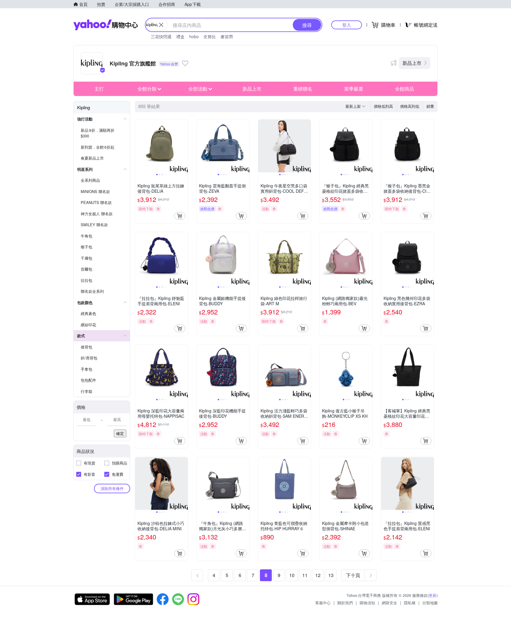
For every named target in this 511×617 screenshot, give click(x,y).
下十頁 (353, 575)
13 (331, 575)
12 (318, 575)
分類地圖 (430, 602)
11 (305, 575)
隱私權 (409, 602)
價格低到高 (383, 106)
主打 (99, 88)
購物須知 (367, 602)
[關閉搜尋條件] (161, 24)
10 (292, 575)
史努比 (209, 36)
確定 (120, 433)
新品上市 (411, 63)
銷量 (430, 106)
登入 (346, 25)
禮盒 (180, 36)
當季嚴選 (353, 88)
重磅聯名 (302, 88)
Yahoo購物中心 (105, 25)
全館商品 (404, 88)
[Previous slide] (139, 146)
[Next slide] (184, 146)
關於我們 (345, 602)
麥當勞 (227, 36)
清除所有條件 (112, 488)
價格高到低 (409, 106)
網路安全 (389, 602)
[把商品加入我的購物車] (179, 216)
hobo (194, 36)
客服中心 (323, 602)
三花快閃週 (161, 36)
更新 (432, 595)
